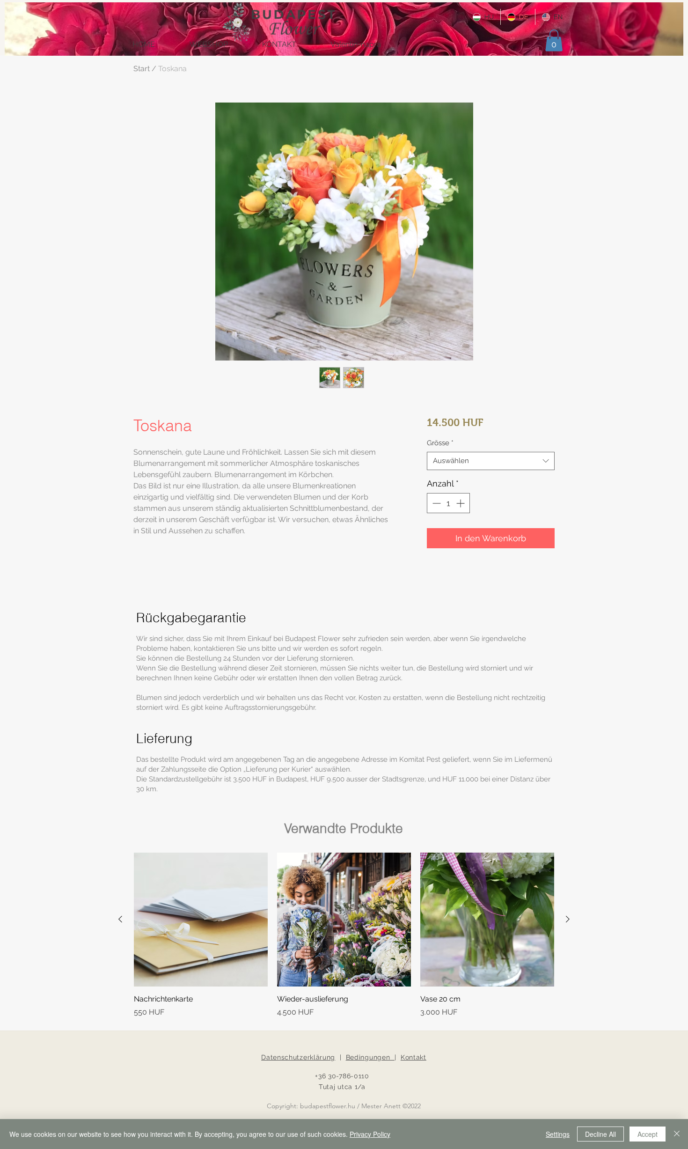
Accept (647, 1134)
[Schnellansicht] (201, 920)
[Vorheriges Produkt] (120, 919)
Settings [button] (558, 1134)
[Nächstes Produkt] (567, 919)
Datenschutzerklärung (298, 1057)
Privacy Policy (370, 1134)
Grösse (440, 443)
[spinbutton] (448, 503)
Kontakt (413, 1057)
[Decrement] (435, 503)
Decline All (600, 1134)
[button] (554, 40)
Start (141, 68)
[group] (344, 935)
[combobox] (491, 461)
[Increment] (461, 503)
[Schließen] (676, 1134)
